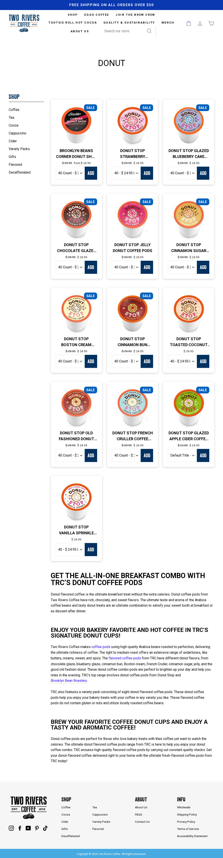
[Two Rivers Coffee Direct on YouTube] (28, 828)
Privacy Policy (186, 821)
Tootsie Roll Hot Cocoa (73, 22)
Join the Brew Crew (135, 14)
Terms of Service (188, 829)
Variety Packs (19, 149)
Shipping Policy (187, 814)
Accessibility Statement (192, 836)
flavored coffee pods (125, 658)
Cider (13, 141)
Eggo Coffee (96, 14)
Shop (66, 799)
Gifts (12, 157)
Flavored (15, 164)
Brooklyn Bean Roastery (69, 681)
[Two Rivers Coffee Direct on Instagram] (11, 828)
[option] (111, 5)
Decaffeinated (19, 172)
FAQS (138, 814)
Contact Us (142, 821)
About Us (80, 31)
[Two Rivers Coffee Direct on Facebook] (19, 828)
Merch (168, 22)
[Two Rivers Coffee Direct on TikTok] (45, 828)
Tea (11, 117)
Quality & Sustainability (129, 22)
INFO (181, 799)
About (141, 799)
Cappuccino (17, 133)
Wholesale (183, 807)
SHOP (73, 14)
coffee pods (100, 647)
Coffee (14, 110)
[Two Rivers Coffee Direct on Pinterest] (36, 828)
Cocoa (13, 125)
